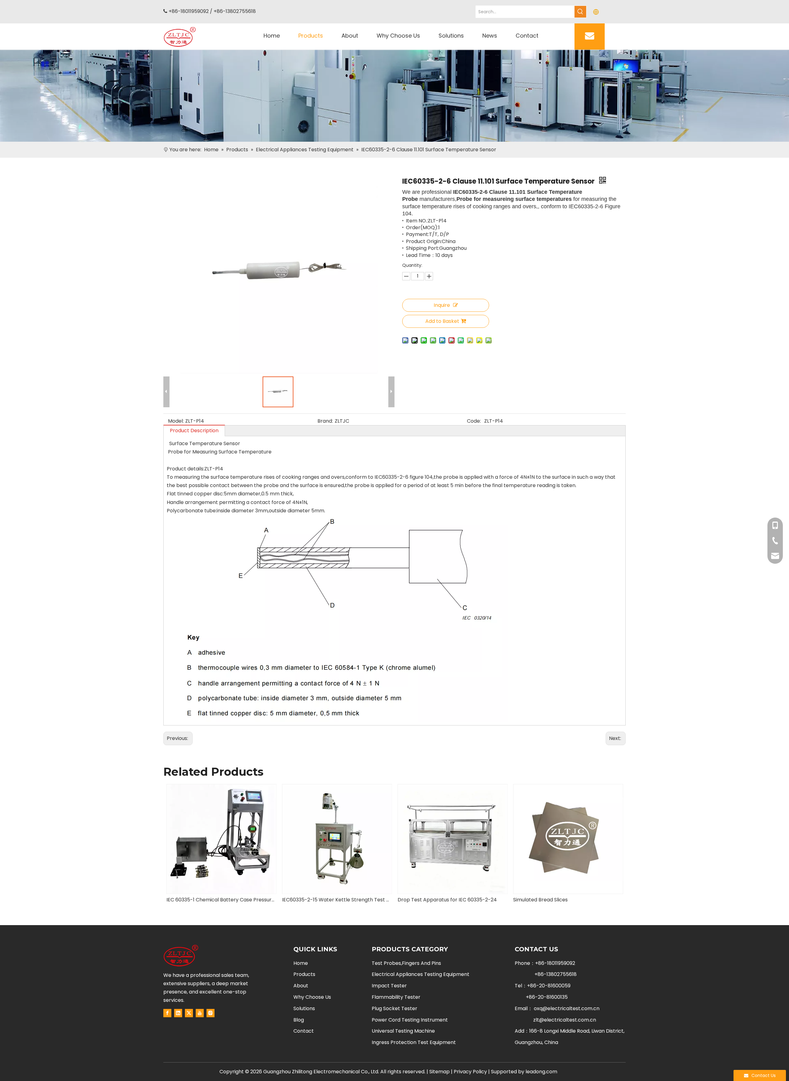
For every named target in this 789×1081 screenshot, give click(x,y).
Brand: (325, 421)
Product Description (194, 430)
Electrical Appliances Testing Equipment (420, 974)
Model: (176, 421)
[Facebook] (167, 1012)
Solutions (304, 1008)
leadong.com (541, 1071)
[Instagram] (210, 1012)
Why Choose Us (312, 997)
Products (304, 974)
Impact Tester (389, 985)
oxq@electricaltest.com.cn (566, 1008)
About (300, 985)
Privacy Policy (470, 1071)
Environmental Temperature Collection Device (568, 899)
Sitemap (439, 1071)
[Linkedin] (178, 1012)
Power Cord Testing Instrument (410, 1019)
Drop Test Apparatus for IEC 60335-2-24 (331, 899)
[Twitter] (189, 1012)
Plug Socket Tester (394, 1008)
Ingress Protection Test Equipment (414, 1042)
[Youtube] (200, 1012)
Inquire (442, 305)
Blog (298, 1019)
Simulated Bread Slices (425, 899)
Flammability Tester (396, 997)
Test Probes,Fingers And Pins (406, 963)
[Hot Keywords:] (580, 12)
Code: (474, 421)
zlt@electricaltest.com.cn (564, 1019)
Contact (303, 1030)
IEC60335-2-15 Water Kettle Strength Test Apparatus (221, 899)
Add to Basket (442, 321)
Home (300, 963)
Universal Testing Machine (403, 1030)
